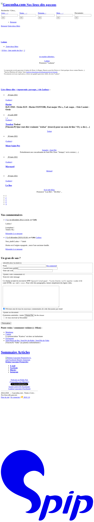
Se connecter (51, 266)
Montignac (9, 332)
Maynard (10, 166)
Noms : (23, 13)
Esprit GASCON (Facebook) (19, 387)
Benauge (13, 22)
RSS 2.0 (26, 397)
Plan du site (5, 397)
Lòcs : (4, 13)
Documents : (79, 13)
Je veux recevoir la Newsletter (16, 318)
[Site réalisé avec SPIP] (47, 520)
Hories (9, 104)
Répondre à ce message (14, 234)
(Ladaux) (9, 100)
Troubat (9, 124)
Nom (4, 266)
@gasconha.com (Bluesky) (19, 382)
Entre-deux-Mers (14, 26)
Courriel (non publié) (10, 268)
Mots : (59, 13)
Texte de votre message (11, 277)
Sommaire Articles (15, 352)
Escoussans (10, 338)
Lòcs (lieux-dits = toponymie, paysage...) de (25, 89)
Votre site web (8, 271)
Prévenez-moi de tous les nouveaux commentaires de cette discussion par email (34, 309)
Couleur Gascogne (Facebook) (19, 389)
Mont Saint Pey (13, 146)
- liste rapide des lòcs (14, 50)
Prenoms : (42, 13)
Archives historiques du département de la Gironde (42, 72)
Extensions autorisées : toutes (13, 315)
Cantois (8, 334)
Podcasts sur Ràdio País (19, 380)
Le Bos (9, 185)
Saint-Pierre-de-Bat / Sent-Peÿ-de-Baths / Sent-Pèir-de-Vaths (27, 340)
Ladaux (38, 237)
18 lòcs (4, 50)
